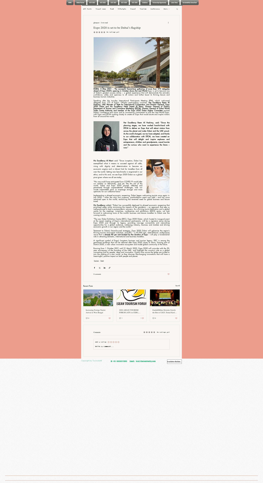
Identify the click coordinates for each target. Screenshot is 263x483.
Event (102, 261)
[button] (177, 9)
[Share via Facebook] (94, 268)
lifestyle (122, 9)
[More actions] (168, 22)
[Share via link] (110, 268)
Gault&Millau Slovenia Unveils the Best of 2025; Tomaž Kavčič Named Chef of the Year (164, 311)
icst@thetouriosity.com (146, 361)
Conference (155, 9)
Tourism (143, 9)
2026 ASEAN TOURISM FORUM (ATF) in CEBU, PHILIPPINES (129, 311)
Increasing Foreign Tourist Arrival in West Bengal (95, 311)
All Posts (87, 9)
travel (133, 9)
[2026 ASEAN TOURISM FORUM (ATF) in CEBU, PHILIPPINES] (131, 298)
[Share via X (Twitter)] (99, 268)
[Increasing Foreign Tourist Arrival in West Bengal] (98, 298)
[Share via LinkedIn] (105, 268)
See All (177, 286)
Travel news (101, 9)
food (112, 9)
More (165, 9)
